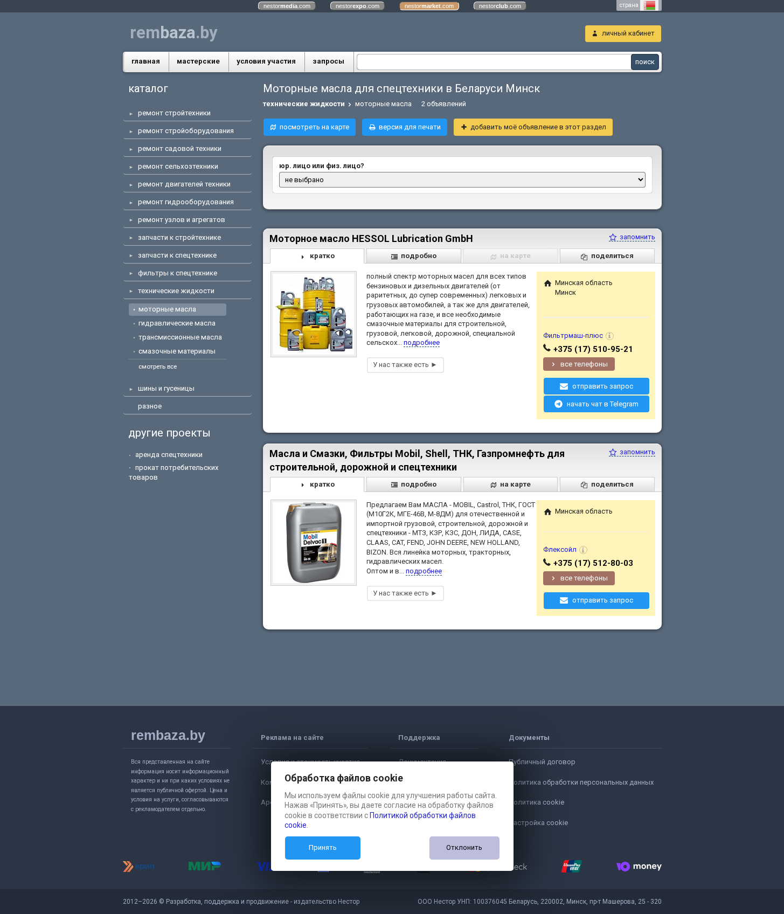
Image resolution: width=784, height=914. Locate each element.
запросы (328, 61)
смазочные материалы (177, 351)
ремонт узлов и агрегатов (181, 220)
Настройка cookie (538, 823)
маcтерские (198, 61)
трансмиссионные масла (180, 337)
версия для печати (410, 127)
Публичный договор (542, 762)
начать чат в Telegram (603, 404)
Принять (323, 847)
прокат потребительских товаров (174, 472)
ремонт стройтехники (174, 113)
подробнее (422, 342)
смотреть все (157, 366)
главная (145, 61)
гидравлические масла (177, 323)
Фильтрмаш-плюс (573, 335)
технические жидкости (176, 291)
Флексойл (560, 549)
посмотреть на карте (314, 127)
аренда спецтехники (169, 455)
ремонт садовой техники (179, 148)
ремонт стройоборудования (186, 131)
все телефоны (584, 364)
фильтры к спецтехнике (177, 273)
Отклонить (464, 847)
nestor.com (286, 6)
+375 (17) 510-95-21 (593, 349)
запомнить (636, 237)
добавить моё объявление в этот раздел (538, 127)
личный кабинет (628, 33)
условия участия (266, 61)
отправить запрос (602, 386)
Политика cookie (536, 802)
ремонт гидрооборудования (186, 202)
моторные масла (167, 309)
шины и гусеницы (166, 388)
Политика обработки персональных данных (581, 782)
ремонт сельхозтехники (178, 166)
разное (150, 406)
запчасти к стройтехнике (179, 237)
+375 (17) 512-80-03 (593, 563)
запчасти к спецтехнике (177, 255)
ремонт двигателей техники (184, 184)
